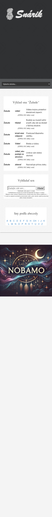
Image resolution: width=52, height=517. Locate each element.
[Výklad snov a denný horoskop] (26, 270)
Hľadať (40, 188)
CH (34, 220)
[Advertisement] (26, 53)
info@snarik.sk (29, 241)
